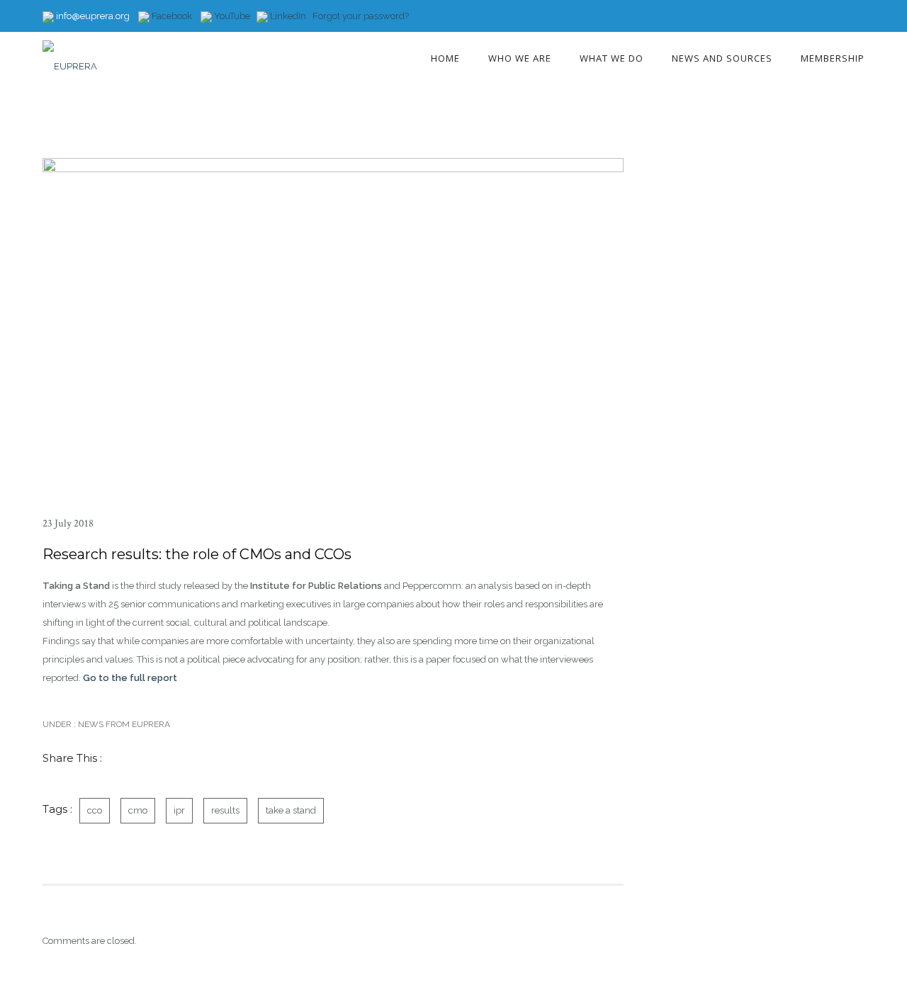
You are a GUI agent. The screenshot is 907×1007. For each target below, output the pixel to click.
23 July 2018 (68, 523)
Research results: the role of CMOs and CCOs (197, 554)
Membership (832, 58)
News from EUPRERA (123, 724)
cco (94, 810)
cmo (137, 810)
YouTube (231, 16)
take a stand (291, 810)
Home (445, 58)
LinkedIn (288, 16)
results (225, 810)
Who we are (519, 58)
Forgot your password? (360, 16)
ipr (179, 810)
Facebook (171, 16)
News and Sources (722, 58)
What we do (611, 58)
